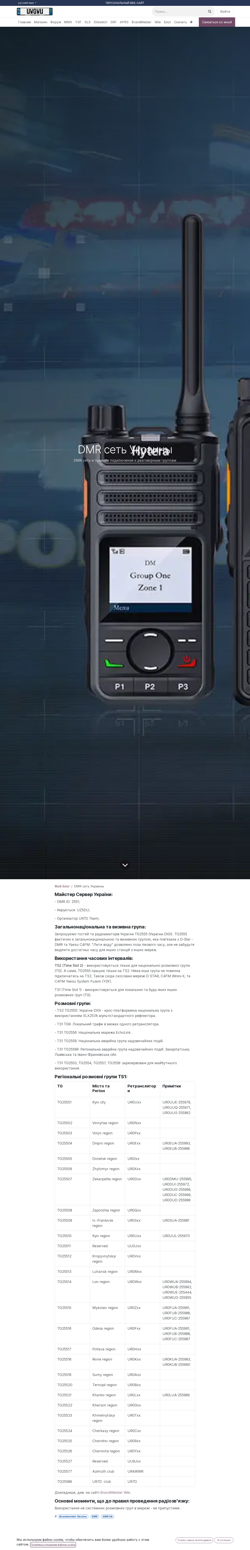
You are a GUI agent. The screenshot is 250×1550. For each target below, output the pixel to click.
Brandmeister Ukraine (73, 1516)
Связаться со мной (217, 22)
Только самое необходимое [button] (194, 1540)
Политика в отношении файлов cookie (53, 1544)
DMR (94, 1516)
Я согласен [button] (223, 1540)
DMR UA (107, 1516)
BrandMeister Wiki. (115, 1492)
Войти (225, 11)
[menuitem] (24, 22)
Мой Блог (62, 886)
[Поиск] (210, 11)
